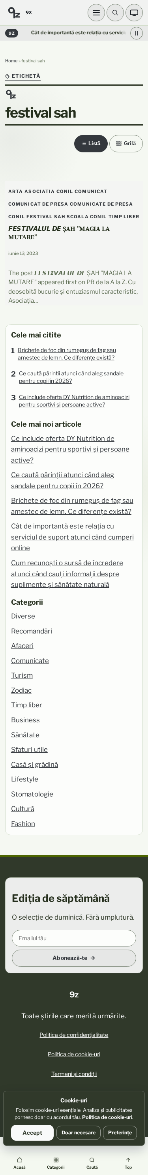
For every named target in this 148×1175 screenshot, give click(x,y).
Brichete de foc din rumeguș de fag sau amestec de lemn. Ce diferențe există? (67, 354)
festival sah (45, 216)
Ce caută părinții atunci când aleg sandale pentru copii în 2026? (71, 377)
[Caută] (115, 12)
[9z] (13, 12)
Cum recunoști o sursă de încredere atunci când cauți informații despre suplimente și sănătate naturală (67, 573)
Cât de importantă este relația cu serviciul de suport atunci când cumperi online (72, 537)
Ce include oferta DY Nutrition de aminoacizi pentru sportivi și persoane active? (74, 401)
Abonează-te (69, 957)
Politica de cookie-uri (74, 1054)
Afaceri (22, 646)
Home (11, 61)
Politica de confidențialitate (73, 1034)
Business (25, 720)
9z (28, 12)
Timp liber (26, 705)
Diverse (23, 616)
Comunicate (30, 661)
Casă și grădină (34, 764)
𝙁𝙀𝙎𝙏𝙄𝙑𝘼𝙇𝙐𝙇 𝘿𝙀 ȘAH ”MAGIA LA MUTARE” (59, 233)
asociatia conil (48, 191)
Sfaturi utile (29, 749)
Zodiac (21, 690)
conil (16, 216)
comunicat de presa (38, 204)
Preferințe (120, 1133)
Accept (32, 1132)
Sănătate (25, 735)
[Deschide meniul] (96, 12)
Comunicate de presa (101, 204)
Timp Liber (124, 216)
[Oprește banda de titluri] (136, 33)
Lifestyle (24, 779)
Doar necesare (79, 1133)
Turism (22, 675)
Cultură (22, 809)
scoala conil (87, 216)
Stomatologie (32, 794)
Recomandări (31, 631)
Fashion (23, 824)
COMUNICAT (91, 191)
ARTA (15, 191)
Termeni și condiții (74, 1073)
